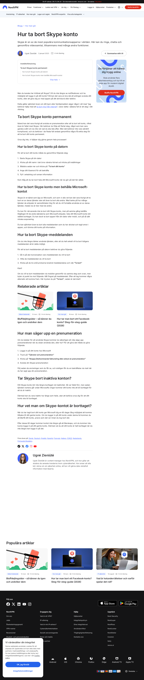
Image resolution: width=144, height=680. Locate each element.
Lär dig (63, 7)
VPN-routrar (10, 629)
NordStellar (119, 633)
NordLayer (119, 620)
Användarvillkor (87, 628)
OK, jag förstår (23, 664)
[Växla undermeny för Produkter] (115, 7)
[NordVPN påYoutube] (35, 446)
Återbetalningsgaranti (14, 624)
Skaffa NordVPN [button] (133, 7)
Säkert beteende (24, 314)
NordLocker (119, 628)
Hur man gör (31, 14)
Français (57, 438)
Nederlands (77, 438)
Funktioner (37, 7)
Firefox (91, 662)
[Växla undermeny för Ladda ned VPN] (58, 7)
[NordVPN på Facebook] (27, 446)
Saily (116, 641)
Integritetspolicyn (87, 620)
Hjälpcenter (100, 7)
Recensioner (11, 633)
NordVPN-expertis (58, 14)
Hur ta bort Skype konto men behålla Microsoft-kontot (42, 75)
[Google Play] (128, 603)
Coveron (118, 637)
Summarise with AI (115, 53)
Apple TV (130, 662)
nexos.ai (118, 645)
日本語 (69, 438)
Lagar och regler (43, 14)
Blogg (20, 26)
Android (52, 662)
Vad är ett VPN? (46, 616)
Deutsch (37, 438)
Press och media (46, 637)
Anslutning (10, 14)
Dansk (31, 438)
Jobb (15, 620)
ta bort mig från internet (47, 107)
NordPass (118, 624)
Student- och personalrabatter (17, 637)
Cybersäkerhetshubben (49, 629)
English (43, 438)
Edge (104, 662)
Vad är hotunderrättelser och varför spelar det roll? (115, 580)
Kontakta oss (79, 637)
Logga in (91, 7)
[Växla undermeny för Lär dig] (68, 7)
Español (50, 438)
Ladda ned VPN (51, 7)
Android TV (117, 662)
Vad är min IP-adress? (48, 624)
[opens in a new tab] (8, 604)
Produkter (110, 7)
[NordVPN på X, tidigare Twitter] (23, 446)
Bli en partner (45, 641)
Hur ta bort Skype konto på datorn (35, 72)
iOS (65, 662)
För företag (75, 7)
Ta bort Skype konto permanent (33, 68)
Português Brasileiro (25, 441)
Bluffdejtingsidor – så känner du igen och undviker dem (34, 321)
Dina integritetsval (81, 624)
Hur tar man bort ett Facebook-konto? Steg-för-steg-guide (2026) (73, 322)
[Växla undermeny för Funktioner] (43, 7)
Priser (29, 7)
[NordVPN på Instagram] (31, 446)
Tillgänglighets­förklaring (83, 633)
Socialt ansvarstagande (49, 633)
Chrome (78, 662)
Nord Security (120, 616)
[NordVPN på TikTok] (19, 446)
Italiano (63, 438)
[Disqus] (55, 505)
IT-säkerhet (20, 14)
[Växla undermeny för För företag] (80, 7)
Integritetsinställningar (23, 671)
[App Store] (107, 603)
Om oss (9, 616)
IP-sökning (44, 620)
